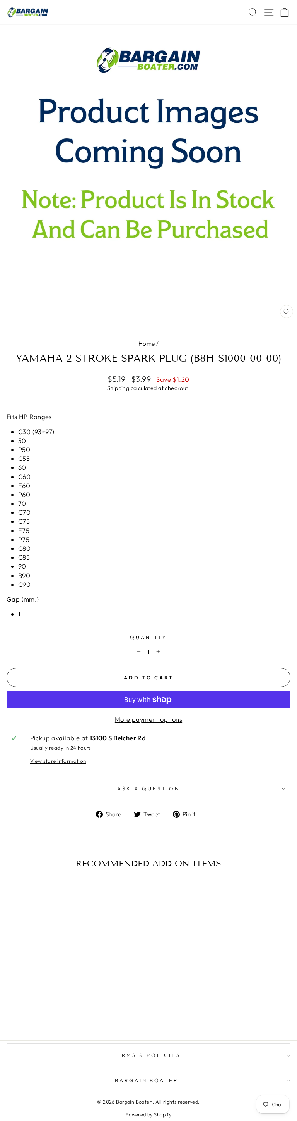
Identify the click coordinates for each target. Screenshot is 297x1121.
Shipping (118, 388)
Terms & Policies (147, 1055)
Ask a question (148, 788)
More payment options (148, 719)
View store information (58, 761)
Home (146, 343)
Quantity (148, 637)
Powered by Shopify (148, 1114)
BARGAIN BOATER (147, 1080)
